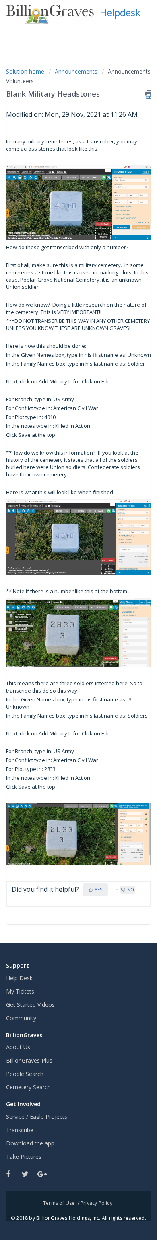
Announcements (76, 71)
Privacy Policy (96, 1203)
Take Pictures (23, 1156)
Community (21, 1018)
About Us (18, 1047)
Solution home (26, 71)
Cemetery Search (28, 1087)
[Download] (63, 630)
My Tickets (20, 991)
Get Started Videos (30, 1004)
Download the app (30, 1143)
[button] (142, 33)
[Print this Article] (148, 94)
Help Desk (19, 978)
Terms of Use (58, 1203)
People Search (24, 1074)
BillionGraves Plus (29, 1060)
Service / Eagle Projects (36, 1116)
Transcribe (19, 1130)
